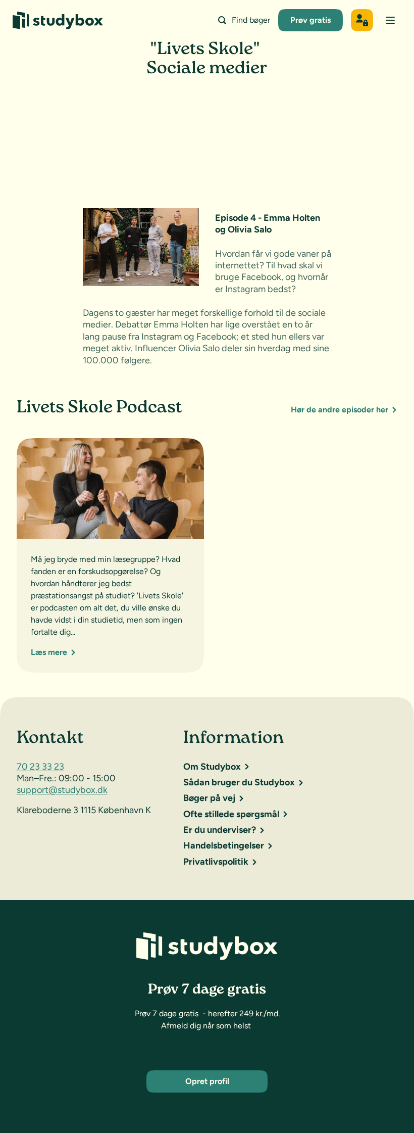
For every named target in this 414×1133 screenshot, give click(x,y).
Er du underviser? (219, 829)
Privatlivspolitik (215, 861)
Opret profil (207, 1081)
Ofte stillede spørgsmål (231, 814)
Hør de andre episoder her (339, 409)
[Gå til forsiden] (58, 20)
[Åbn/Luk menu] (390, 20)
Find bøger (251, 20)
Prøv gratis (310, 20)
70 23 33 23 (40, 766)
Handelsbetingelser (223, 845)
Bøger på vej (209, 798)
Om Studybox (212, 766)
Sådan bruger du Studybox (239, 782)
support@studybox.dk (62, 789)
